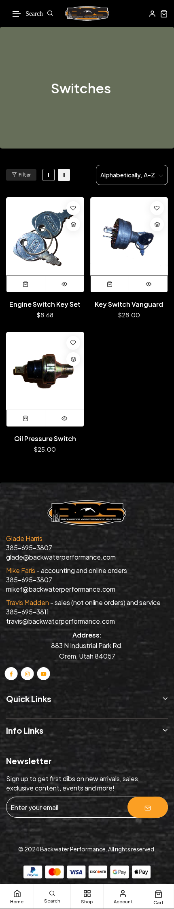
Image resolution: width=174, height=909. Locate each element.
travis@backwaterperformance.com (60, 621)
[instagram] (27, 673)
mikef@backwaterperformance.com (60, 589)
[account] (152, 13)
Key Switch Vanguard (129, 304)
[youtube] (43, 673)
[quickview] (64, 284)
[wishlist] (73, 208)
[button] (17, 14)
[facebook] (11, 673)
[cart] (164, 13)
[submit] (147, 807)
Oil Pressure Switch (45, 438)
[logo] (87, 13)
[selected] (25, 284)
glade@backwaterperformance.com (61, 557)
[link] (48, 175)
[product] (45, 236)
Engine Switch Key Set (45, 304)
